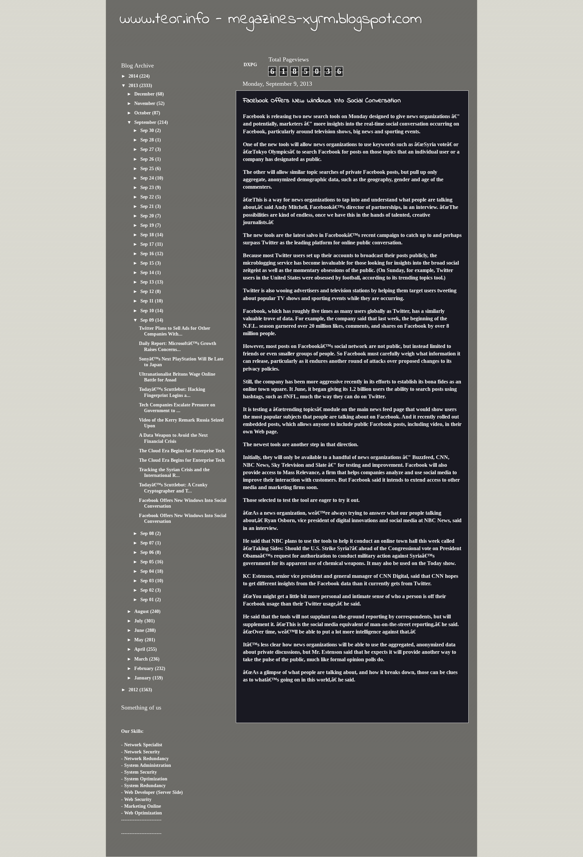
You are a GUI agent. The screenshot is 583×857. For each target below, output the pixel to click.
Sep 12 (147, 291)
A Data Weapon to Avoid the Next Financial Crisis (173, 438)
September (146, 122)
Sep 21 (147, 206)
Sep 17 (147, 244)
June (139, 630)
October (143, 112)
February (144, 668)
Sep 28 (147, 139)
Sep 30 (147, 130)
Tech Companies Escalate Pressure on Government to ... (177, 407)
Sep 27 (147, 149)
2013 (134, 85)
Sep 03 (147, 580)
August (142, 611)
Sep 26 (147, 159)
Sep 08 (147, 533)
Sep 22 (147, 196)
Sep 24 (147, 178)
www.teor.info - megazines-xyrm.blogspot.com (270, 19)
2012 (134, 689)
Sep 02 (147, 590)
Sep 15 (147, 263)
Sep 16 (147, 253)
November (145, 103)
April (140, 649)
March (141, 659)
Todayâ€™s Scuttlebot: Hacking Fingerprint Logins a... (172, 392)
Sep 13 (147, 282)
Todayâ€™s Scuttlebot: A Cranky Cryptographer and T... (173, 487)
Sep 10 (147, 310)
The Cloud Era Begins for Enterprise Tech (182, 450)
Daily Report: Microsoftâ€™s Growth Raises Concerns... (177, 346)
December (145, 94)
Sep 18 (147, 234)
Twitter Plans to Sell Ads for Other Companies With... (174, 331)
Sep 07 (147, 542)
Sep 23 (147, 187)
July (139, 620)
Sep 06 (147, 552)
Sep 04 (147, 571)
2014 (134, 76)
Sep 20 (147, 215)
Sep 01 (147, 599)
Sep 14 (147, 272)
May (139, 639)
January (143, 677)
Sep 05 (147, 561)
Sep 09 (147, 320)
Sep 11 (147, 300)
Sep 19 (147, 225)
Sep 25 (147, 168)
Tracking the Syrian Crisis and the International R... (174, 472)
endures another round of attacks (347, 361)
